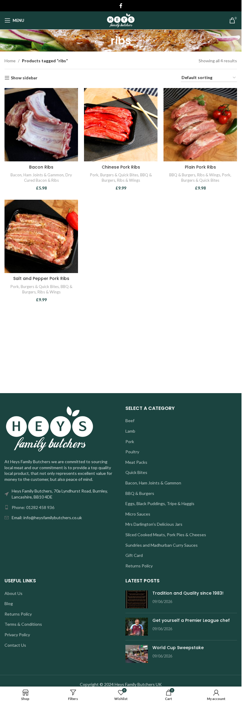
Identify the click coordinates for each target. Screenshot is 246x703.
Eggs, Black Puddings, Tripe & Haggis (159, 503)
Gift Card (134, 555)
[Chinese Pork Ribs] (121, 124)
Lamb (130, 431)
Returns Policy (139, 565)
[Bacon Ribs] (41, 124)
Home (10, 60)
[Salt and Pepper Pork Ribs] (41, 236)
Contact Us (15, 645)
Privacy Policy (17, 634)
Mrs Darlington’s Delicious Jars (153, 524)
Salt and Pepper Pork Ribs (41, 278)
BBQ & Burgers (182, 174)
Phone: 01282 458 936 (33, 507)
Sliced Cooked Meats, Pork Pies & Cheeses (165, 534)
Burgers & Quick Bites (119, 174)
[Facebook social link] (120, 5)
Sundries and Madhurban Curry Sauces (161, 545)
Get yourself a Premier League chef (191, 620)
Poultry (132, 451)
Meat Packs (136, 462)
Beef (129, 420)
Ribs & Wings (128, 180)
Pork (94, 174)
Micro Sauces (137, 513)
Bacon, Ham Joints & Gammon (37, 174)
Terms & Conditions (23, 624)
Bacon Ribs (41, 167)
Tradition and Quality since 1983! (188, 593)
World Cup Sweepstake (178, 648)
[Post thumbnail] (136, 599)
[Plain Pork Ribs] (200, 124)
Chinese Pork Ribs (121, 167)
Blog (8, 603)
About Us (13, 593)
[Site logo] (120, 19)
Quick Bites (136, 472)
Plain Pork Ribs (200, 167)
